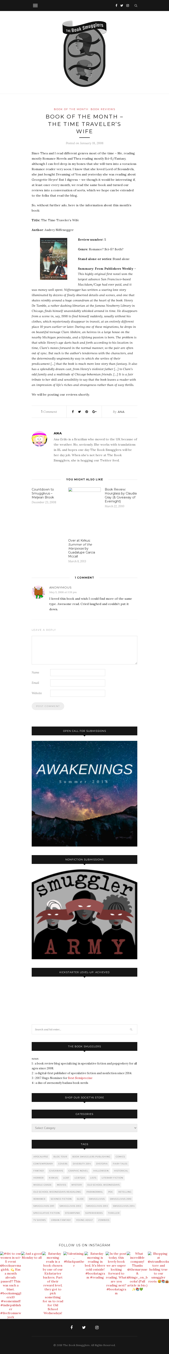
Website (37, 693)
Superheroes (94, 1213)
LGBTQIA (80, 1178)
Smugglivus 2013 (97, 1206)
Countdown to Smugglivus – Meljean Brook (43, 493)
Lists (93, 1178)
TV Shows (39, 1220)
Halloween (101, 1171)
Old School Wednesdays (103, 1185)
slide (80, 1199)
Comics (120, 1156)
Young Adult (84, 1220)
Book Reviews (103, 109)
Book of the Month (71, 109)
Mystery (77, 1185)
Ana (121, 411)
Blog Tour (60, 1156)
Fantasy (38, 1171)
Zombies (103, 1220)
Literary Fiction (112, 1178)
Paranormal (94, 1192)
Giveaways (56, 1171)
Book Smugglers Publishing (91, 1156)
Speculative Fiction (46, 1213)
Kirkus (53, 1178)
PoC (110, 1192)
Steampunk (72, 1213)
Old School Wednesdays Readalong (57, 1192)
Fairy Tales (120, 1163)
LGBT (66, 1178)
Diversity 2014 (82, 1163)
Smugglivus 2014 (124, 1206)
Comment (49, 412)
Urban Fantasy (61, 1220)
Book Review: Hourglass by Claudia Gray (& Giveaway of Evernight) (121, 495)
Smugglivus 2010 (120, 1199)
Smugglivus (97, 1199)
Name (35, 672)
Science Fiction (61, 1199)
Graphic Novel (78, 1171)
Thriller (113, 1213)
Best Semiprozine (80, 1078)
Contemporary (43, 1163)
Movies (61, 1185)
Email (35, 683)
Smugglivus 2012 (70, 1206)
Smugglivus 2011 (43, 1206)
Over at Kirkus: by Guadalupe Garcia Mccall (81, 548)
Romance (39, 1199)
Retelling (125, 1192)
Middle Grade (42, 1185)
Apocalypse (40, 1156)
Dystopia (102, 1163)
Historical (121, 1171)
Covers (63, 1163)
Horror (38, 1178)
